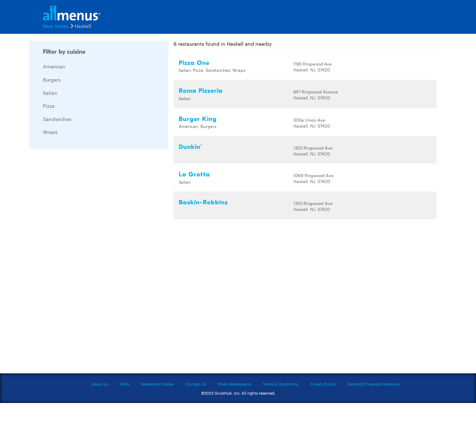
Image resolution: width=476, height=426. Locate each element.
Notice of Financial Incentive (373, 384)
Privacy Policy (323, 384)
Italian (50, 92)
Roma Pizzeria (201, 90)
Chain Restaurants (234, 384)
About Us (99, 384)
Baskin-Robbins (203, 202)
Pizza (49, 105)
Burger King (198, 119)
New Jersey (56, 26)
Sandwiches (57, 118)
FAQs (124, 384)
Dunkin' (190, 147)
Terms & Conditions (280, 384)
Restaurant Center (157, 384)
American (54, 66)
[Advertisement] (81, 258)
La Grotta (194, 174)
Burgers (52, 79)
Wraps (50, 131)
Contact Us (196, 384)
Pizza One (194, 63)
